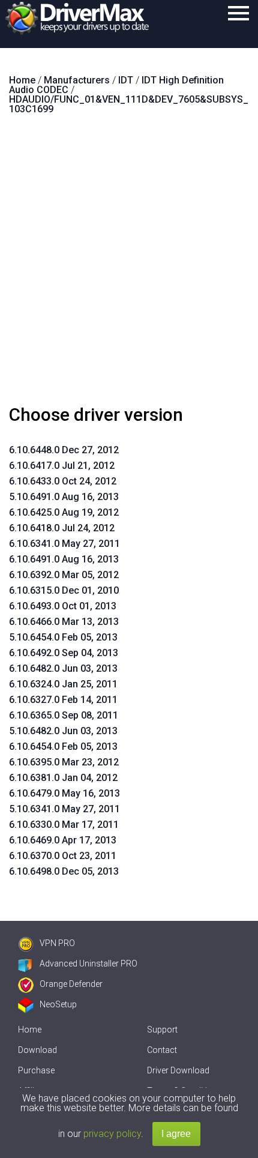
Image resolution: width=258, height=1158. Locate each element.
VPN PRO (57, 943)
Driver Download (178, 1070)
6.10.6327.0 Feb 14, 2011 (63, 699)
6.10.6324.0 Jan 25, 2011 (63, 684)
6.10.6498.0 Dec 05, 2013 (64, 871)
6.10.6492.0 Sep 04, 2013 (63, 653)
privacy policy (112, 1133)
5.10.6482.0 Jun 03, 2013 (63, 731)
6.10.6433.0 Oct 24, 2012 (62, 481)
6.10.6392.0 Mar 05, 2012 (64, 575)
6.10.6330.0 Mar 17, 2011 (64, 824)
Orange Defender (71, 984)
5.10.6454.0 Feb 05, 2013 (63, 637)
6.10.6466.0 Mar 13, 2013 (64, 621)
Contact (162, 1050)
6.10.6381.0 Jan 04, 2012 (63, 777)
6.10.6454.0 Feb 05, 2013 (63, 746)
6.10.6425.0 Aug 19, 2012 (64, 512)
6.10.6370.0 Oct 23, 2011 (62, 855)
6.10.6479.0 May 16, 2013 (64, 793)
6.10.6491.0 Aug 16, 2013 (64, 559)
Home (29, 1029)
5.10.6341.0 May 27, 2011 (64, 809)
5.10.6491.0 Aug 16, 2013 (64, 496)
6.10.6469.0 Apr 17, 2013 (62, 840)
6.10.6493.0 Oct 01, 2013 (62, 606)
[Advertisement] (129, 265)
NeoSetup (58, 1004)
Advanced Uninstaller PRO (88, 963)
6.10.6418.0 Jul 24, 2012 (62, 528)
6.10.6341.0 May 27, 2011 (64, 543)
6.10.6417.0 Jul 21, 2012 (62, 465)
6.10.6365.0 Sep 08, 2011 (63, 715)
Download (37, 1050)
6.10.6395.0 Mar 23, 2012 (64, 762)
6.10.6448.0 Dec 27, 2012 (64, 450)
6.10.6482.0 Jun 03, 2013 (63, 668)
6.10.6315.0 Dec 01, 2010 (64, 590)
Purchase (36, 1070)
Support (162, 1029)
